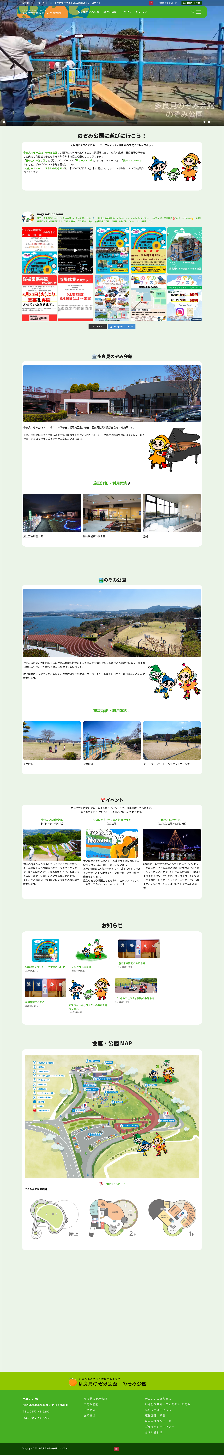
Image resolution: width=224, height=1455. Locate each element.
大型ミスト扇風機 (81, 967)
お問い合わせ (193, 2)
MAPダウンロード (115, 1184)
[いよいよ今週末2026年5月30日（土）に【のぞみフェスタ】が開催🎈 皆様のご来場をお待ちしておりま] (184, 298)
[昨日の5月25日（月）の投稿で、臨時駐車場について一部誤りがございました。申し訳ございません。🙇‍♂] (148, 298)
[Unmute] (204, 122)
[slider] (103, 121)
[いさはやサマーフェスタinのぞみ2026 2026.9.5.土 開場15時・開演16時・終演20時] (112, 250)
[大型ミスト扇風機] (92, 950)
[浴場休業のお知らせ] (45, 987)
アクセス (89, 1409)
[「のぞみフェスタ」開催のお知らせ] (136, 985)
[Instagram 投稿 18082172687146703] (112, 298)
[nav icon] (199, 12)
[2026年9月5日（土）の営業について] (45, 950)
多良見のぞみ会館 (95, 1398)
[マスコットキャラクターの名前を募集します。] (89, 989)
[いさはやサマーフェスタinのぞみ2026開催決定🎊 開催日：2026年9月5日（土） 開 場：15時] (148, 250)
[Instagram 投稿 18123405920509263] (75, 250)
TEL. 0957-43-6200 (36, 1411)
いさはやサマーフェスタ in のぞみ (112, 819)
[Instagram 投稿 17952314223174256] (75, 298)
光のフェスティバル (172, 819)
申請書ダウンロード (158, 1421)
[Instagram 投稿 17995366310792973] (39, 298)
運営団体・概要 (155, 1415)
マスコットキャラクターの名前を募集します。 (88, 1006)
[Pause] (4, 122)
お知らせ (89, 1415)
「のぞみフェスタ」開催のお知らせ (134, 998)
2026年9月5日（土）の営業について (45, 967)
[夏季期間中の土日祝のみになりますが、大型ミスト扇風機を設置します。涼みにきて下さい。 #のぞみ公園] (184, 250)
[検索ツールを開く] (193, 12)
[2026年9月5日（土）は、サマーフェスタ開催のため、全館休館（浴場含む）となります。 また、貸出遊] (39, 250)
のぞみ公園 (51, 152)
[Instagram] (151, 3)
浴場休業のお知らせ (36, 1002)
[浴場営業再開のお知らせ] (139, 948)
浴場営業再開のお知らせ (131, 963)
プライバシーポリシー (159, 1426)
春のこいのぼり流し (52, 819)
